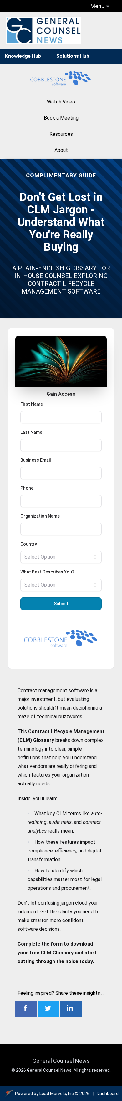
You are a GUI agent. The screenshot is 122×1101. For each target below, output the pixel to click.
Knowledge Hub (23, 56)
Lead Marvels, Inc (56, 1093)
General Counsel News (61, 1061)
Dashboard (108, 1093)
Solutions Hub (72, 56)
